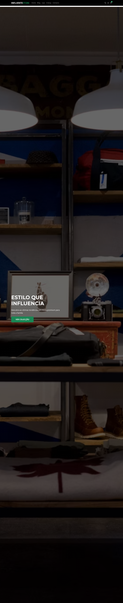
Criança (48, 3)
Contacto (56, 3)
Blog (38, 3)
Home (34, 3)
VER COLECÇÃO (22, 319)
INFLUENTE (20, 2)
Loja (43, 3)
